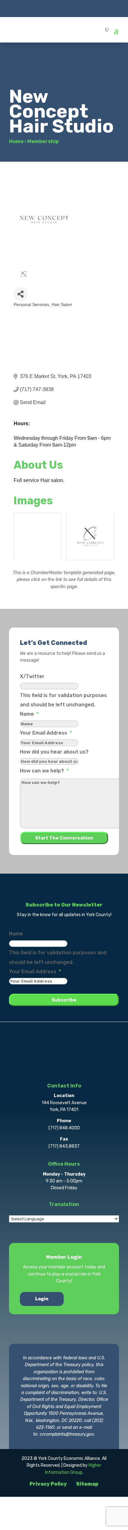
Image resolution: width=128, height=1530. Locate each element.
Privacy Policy (48, 1484)
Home (16, 141)
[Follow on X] (52, 8)
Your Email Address (46, 733)
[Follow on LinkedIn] (76, 8)
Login (41, 1299)
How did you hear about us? (54, 752)
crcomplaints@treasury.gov (67, 1434)
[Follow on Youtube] (89, 8)
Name (29, 714)
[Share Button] (21, 294)
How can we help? (44, 771)
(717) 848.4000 (64, 1128)
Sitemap (87, 1484)
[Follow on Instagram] (64, 8)
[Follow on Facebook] (39, 8)
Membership (43, 141)
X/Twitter (32, 676)
